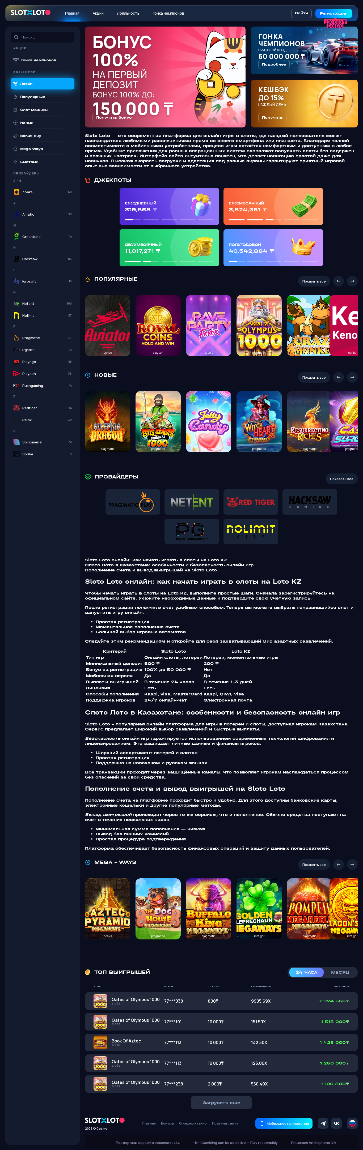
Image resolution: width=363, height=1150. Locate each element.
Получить (272, 117)
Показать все (314, 281)
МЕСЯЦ (340, 972)
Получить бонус (114, 117)
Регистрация (334, 13)
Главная (72, 13)
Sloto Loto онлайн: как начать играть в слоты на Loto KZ (156, 559)
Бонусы (167, 1123)
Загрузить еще (221, 1102)
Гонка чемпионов (168, 13)
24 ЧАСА (306, 972)
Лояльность (128, 13)
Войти (301, 13)
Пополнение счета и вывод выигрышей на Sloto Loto (151, 569)
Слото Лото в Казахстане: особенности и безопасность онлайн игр (169, 564)
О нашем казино (193, 1123)
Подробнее (274, 64)
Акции (98, 13)
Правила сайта (225, 1123)
